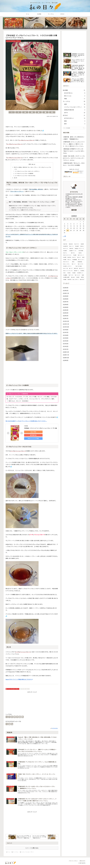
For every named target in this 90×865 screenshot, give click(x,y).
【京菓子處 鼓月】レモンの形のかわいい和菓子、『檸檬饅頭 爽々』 (73, 138)
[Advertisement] (32, 121)
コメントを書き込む (32, 848)
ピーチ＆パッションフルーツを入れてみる (25, 175)
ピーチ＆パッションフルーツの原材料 (24, 173)
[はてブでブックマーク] (25, 112)
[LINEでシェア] (39, 112)
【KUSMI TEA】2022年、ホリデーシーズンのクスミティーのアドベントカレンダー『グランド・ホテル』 (74, 158)
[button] (52, 112)
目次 (30, 164)
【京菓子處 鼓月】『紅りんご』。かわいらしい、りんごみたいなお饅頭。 (74, 164)
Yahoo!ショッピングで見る (33, 438)
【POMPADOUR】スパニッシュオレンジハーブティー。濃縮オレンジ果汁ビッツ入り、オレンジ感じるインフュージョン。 (74, 144)
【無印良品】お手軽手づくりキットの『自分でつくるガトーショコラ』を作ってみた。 (73, 151)
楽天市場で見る (33, 435)
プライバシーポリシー (73, 860)
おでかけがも (74, 192)
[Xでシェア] (12, 112)
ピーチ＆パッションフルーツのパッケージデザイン (27, 171)
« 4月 (64, 236)
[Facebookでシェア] (18, 112)
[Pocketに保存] (32, 112)
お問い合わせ (82, 860)
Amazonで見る (33, 431)
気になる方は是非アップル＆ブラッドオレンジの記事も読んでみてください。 (26, 421)
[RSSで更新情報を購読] (12, 724)
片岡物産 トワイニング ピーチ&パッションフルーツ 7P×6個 (40, 428)
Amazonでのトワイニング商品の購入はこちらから (19, 679)
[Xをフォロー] (7, 724)
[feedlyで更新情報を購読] (9, 724)
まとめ (15, 177)
